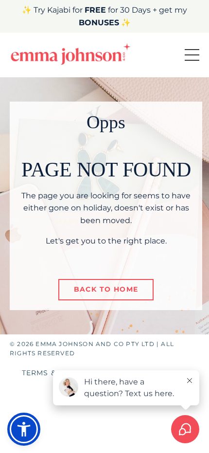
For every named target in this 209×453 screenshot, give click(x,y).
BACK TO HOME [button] (106, 289)
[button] (24, 429)
